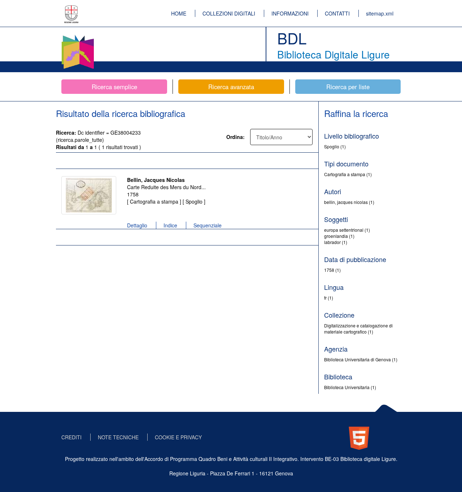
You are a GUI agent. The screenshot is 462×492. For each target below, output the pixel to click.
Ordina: (235, 136)
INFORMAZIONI (290, 13)
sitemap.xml (379, 13)
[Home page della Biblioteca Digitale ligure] (77, 36)
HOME (178, 13)
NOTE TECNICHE (118, 437)
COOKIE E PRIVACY (178, 437)
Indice (170, 225)
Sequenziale (207, 225)
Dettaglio (137, 225)
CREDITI (71, 437)
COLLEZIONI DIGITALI (228, 13)
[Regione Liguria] (71, 9)
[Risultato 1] (88, 195)
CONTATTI (337, 13)
